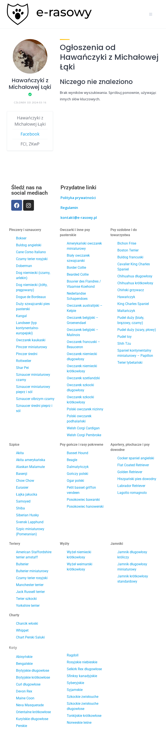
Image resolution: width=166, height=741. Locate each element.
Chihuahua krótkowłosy (135, 283)
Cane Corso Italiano (31, 252)
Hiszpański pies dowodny (136, 479)
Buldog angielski (28, 245)
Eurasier (22, 487)
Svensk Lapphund (29, 522)
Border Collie (76, 267)
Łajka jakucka (26, 494)
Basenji (21, 474)
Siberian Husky (27, 515)
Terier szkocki (26, 599)
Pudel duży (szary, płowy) (136, 330)
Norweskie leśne (79, 722)
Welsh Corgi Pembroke (84, 435)
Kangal (21, 316)
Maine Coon (25, 698)
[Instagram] (28, 205)
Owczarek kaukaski (30, 340)
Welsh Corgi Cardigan (83, 428)
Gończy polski (77, 474)
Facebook (30, 134)
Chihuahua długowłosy (134, 276)
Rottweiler (23, 361)
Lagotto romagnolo (132, 493)
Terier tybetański (129, 362)
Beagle (72, 460)
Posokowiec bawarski (83, 500)
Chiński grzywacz (130, 290)
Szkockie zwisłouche (82, 697)
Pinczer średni (26, 354)
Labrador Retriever (131, 486)
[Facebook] (16, 205)
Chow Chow (25, 481)
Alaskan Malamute (30, 467)
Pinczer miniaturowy (31, 347)
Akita (20, 453)
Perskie (21, 726)
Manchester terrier (29, 585)
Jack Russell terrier (30, 592)
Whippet (22, 630)
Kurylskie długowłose (32, 719)
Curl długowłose (28, 684)
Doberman (24, 266)
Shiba (20, 508)
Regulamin (69, 207)
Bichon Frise (126, 243)
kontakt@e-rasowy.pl (79, 217)
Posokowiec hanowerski (85, 506)
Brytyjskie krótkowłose (33, 677)
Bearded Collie (78, 274)
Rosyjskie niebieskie (82, 662)
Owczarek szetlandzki (83, 378)
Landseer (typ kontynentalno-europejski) (27, 328)
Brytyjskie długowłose (32, 670)
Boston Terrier (128, 250)
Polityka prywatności (78, 197)
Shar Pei (22, 368)
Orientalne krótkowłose (33, 712)
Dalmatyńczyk (78, 467)
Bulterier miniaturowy (32, 571)
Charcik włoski (27, 623)
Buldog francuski (130, 257)
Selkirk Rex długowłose (84, 669)
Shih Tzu (124, 343)
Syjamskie (75, 690)
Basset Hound (77, 453)
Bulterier (22, 564)
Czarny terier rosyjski (32, 259)
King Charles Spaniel (133, 304)
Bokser (21, 238)
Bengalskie (24, 664)
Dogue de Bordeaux (31, 297)
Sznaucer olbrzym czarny (35, 399)
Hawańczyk (126, 297)
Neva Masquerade (30, 705)
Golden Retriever (129, 472)
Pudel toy (124, 337)
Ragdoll (72, 655)
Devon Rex (24, 691)
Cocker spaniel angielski (135, 458)
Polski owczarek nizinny (85, 409)
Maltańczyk (126, 311)
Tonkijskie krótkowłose (84, 716)
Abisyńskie (24, 657)
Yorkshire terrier (28, 606)
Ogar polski (75, 481)
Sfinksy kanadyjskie (82, 676)
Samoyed (23, 501)
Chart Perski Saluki (30, 637)
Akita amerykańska (30, 460)
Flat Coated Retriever (133, 465)
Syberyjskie (75, 683)
